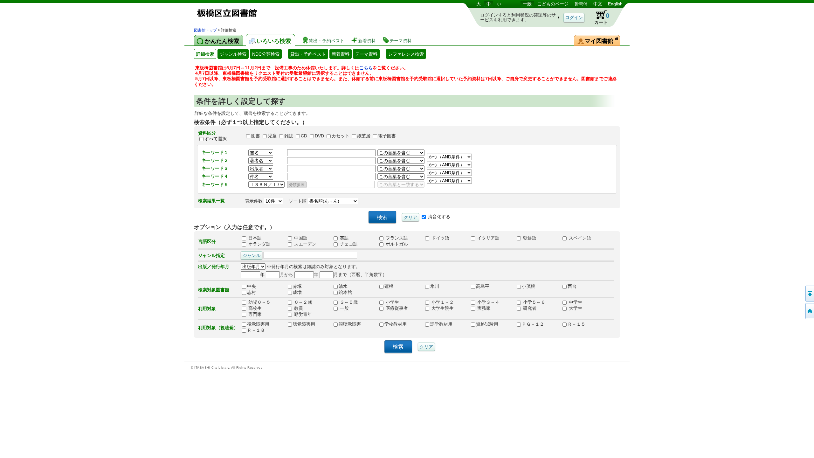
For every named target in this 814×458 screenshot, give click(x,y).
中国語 (300, 238)
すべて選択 (215, 138)
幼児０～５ (259, 302)
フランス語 (396, 238)
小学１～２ (442, 302)
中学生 (575, 302)
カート (602, 18)
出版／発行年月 (213, 266)
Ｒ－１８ (256, 330)
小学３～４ (488, 302)
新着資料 (340, 54)
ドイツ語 (439, 238)
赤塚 (299, 286)
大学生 (575, 308)
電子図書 (387, 135)
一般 (527, 3)
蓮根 (391, 286)
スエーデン (304, 244)
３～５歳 (348, 302)
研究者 (529, 308)
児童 (272, 135)
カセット (340, 135)
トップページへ (809, 311)
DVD (319, 135)
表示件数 (254, 201)
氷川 (434, 286)
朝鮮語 (529, 238)
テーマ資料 (366, 54)
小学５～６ (533, 302)
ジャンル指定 (211, 255)
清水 (345, 286)
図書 (255, 135)
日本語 (254, 238)
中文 (597, 3)
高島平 (482, 286)
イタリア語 (488, 238)
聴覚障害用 (304, 324)
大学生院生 (442, 308)
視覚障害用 (258, 324)
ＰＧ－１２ (533, 324)
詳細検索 (205, 54)
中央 (253, 286)
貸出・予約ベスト (308, 54)
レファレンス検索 (406, 54)
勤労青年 (302, 314)
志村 (253, 292)
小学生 (391, 302)
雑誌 (288, 135)
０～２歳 (302, 302)
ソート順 (298, 201)
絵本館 (345, 292)
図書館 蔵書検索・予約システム (260, 13)
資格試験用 (487, 324)
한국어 (581, 3)
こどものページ (553, 3)
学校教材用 (395, 324)
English (615, 3)
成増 (299, 292)
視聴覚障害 (350, 324)
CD (304, 135)
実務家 (483, 308)
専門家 (254, 314)
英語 (344, 238)
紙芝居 (363, 135)
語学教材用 (441, 324)
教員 (298, 308)
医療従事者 (396, 308)
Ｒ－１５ (576, 324)
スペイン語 (579, 238)
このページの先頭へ (809, 294)
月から (286, 274)
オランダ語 (259, 244)
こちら (366, 67)
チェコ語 (348, 244)
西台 (574, 286)
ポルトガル (396, 244)
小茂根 (528, 286)
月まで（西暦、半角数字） (360, 274)
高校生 (254, 308)
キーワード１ (215, 152)
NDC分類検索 (265, 54)
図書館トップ (205, 30)
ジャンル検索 (233, 54)
